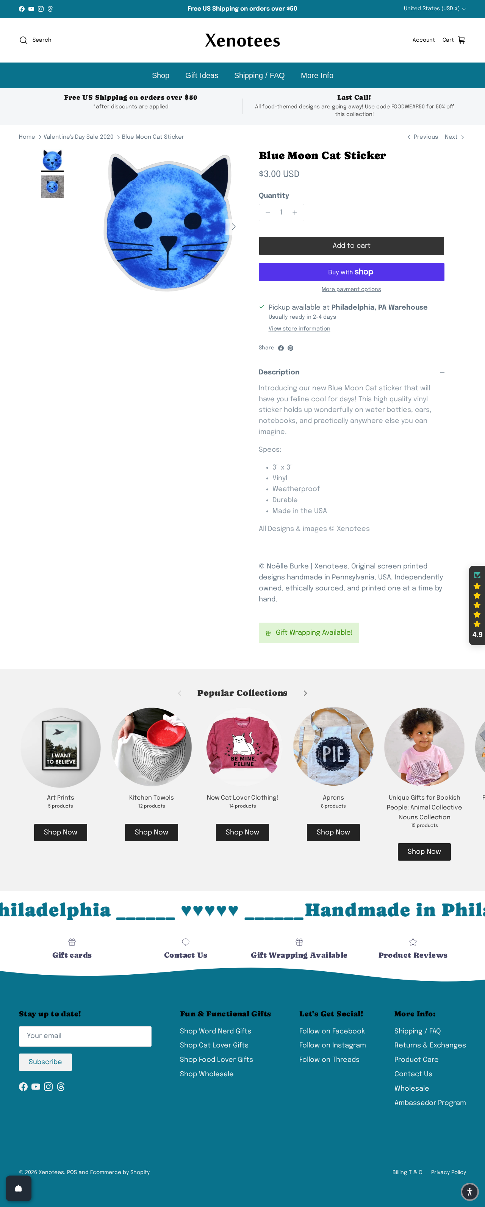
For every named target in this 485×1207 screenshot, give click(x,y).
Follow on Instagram (332, 1045)
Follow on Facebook (332, 1031)
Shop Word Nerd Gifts (215, 1031)
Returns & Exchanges (430, 1045)
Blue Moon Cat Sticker (153, 137)
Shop (160, 75)
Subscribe (45, 1062)
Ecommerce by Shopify (120, 1172)
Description (279, 372)
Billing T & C (407, 1172)
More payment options (351, 289)
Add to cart (352, 246)
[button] (477, 605)
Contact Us (413, 1074)
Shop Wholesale (207, 1074)
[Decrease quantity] (266, 212)
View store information (299, 329)
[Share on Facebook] (281, 348)
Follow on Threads (329, 1060)
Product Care (416, 1060)
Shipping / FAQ (259, 75)
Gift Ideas (201, 75)
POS (72, 1172)
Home (27, 137)
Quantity (274, 196)
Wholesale (411, 1088)
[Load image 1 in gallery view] (168, 223)
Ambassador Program (430, 1103)
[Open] (18, 1188)
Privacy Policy (448, 1172)
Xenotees (51, 1172)
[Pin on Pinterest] (290, 348)
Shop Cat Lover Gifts (214, 1045)
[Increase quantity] (297, 212)
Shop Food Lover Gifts (216, 1060)
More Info (317, 75)
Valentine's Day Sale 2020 (79, 137)
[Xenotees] (242, 40)
